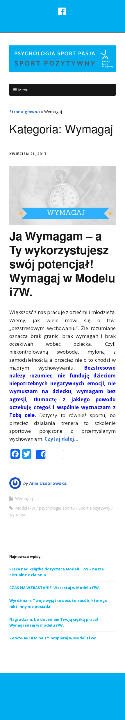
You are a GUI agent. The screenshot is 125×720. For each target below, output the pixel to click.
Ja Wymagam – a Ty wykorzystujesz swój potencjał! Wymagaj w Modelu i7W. (62, 263)
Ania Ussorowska (48, 483)
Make (36, 688)
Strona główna (24, 111)
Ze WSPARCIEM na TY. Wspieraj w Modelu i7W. (53, 638)
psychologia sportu (57, 508)
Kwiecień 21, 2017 (28, 153)
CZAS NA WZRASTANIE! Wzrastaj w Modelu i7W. (54, 587)
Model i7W (25, 508)
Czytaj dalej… (61, 438)
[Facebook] (62, 702)
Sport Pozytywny (94, 508)
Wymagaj (24, 498)
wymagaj (17, 514)
